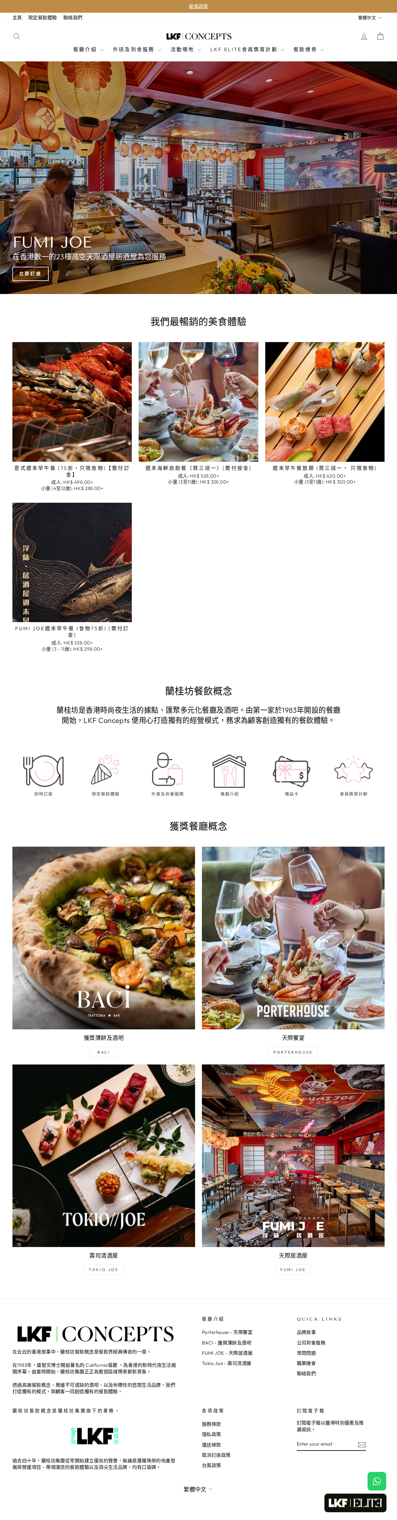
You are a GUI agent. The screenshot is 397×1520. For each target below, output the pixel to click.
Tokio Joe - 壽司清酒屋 (227, 1363)
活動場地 (183, 49)
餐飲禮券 (306, 49)
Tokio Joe (103, 1269)
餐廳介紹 (86, 49)
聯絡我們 (73, 17)
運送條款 (211, 1445)
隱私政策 (211, 1434)
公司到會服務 (311, 1343)
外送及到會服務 (135, 49)
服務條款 (211, 1424)
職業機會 (306, 1363)
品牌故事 (306, 1332)
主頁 (17, 17)
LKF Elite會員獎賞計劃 (244, 49)
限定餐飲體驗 (42, 17)
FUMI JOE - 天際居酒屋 (227, 1353)
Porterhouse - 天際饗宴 (227, 1332)
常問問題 (306, 1353)
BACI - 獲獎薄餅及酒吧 (226, 1343)
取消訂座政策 (216, 1455)
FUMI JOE (293, 1269)
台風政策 (211, 1465)
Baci (103, 1052)
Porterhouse (293, 1052)
